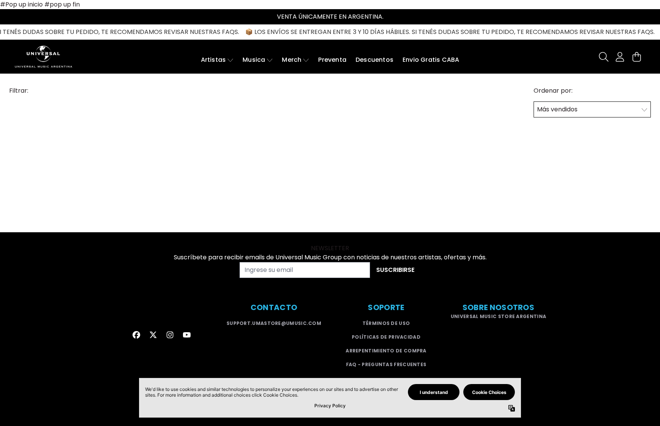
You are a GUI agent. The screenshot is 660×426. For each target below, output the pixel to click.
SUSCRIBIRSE (395, 269)
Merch (291, 59)
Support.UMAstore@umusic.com (273, 323)
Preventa (332, 59)
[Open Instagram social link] (170, 334)
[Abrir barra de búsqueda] (603, 56)
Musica (254, 59)
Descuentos (374, 59)
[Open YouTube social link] (186, 334)
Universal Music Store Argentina (498, 316)
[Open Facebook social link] (136, 334)
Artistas (213, 59)
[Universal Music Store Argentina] (43, 57)
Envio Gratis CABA (431, 59)
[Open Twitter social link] (153, 334)
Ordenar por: (553, 90)
